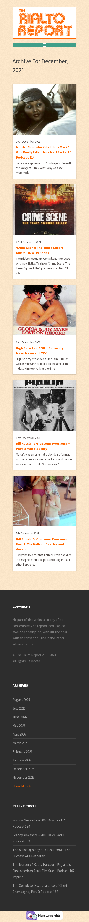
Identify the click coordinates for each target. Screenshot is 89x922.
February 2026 (22, 751)
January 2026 (22, 760)
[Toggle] (44, 45)
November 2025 (23, 777)
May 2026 (19, 725)
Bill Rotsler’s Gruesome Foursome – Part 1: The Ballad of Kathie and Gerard (43, 544)
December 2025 (23, 769)
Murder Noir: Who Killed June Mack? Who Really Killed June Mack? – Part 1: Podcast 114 (44, 152)
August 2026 (21, 700)
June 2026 (20, 717)
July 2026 (19, 708)
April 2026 (19, 734)
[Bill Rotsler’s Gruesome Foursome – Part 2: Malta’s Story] (44, 405)
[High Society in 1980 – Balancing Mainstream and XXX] (44, 310)
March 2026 (20, 743)
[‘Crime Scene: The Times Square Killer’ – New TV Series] (44, 209)
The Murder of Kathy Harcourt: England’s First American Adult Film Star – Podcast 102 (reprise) (43, 870)
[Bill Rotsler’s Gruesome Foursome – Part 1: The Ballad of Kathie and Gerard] (44, 501)
